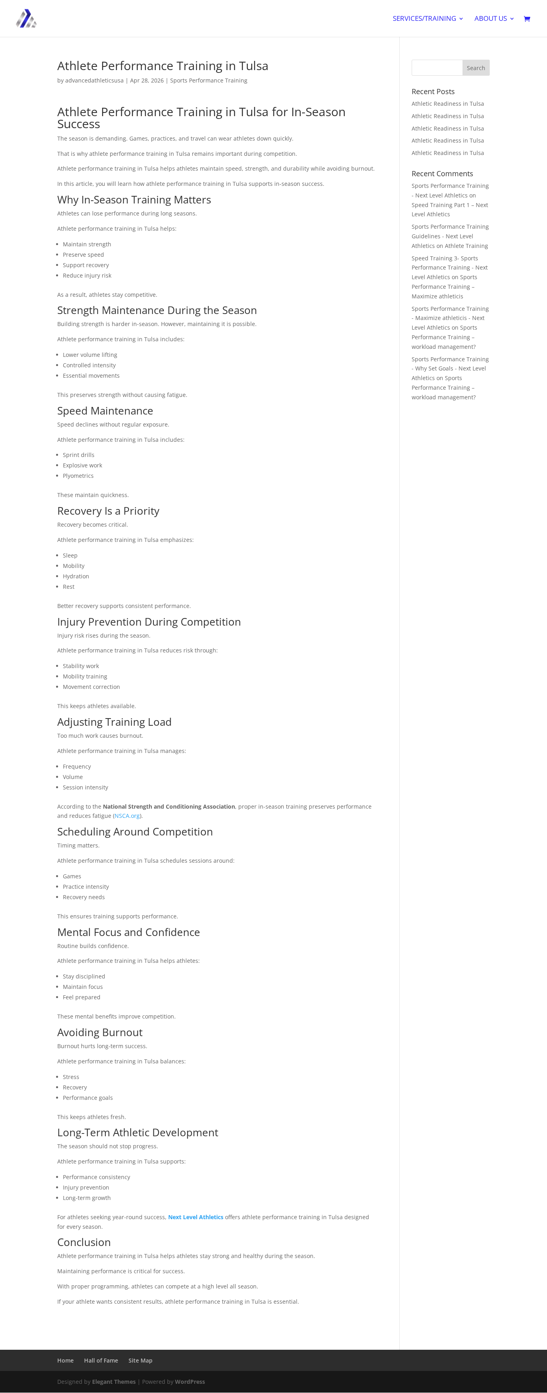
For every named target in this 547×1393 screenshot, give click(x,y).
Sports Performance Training (208, 80)
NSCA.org (127, 815)
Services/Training (424, 19)
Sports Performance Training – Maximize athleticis (444, 286)
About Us (491, 19)
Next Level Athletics (195, 1217)
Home (65, 1360)
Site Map (141, 1360)
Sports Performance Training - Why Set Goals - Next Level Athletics (450, 368)
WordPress (190, 1381)
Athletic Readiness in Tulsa (448, 103)
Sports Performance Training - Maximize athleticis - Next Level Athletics (450, 318)
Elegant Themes (114, 1381)
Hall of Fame (101, 1360)
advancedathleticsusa (94, 80)
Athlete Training (466, 246)
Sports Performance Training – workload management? (444, 337)
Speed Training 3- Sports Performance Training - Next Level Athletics (450, 267)
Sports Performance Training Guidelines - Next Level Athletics (450, 236)
